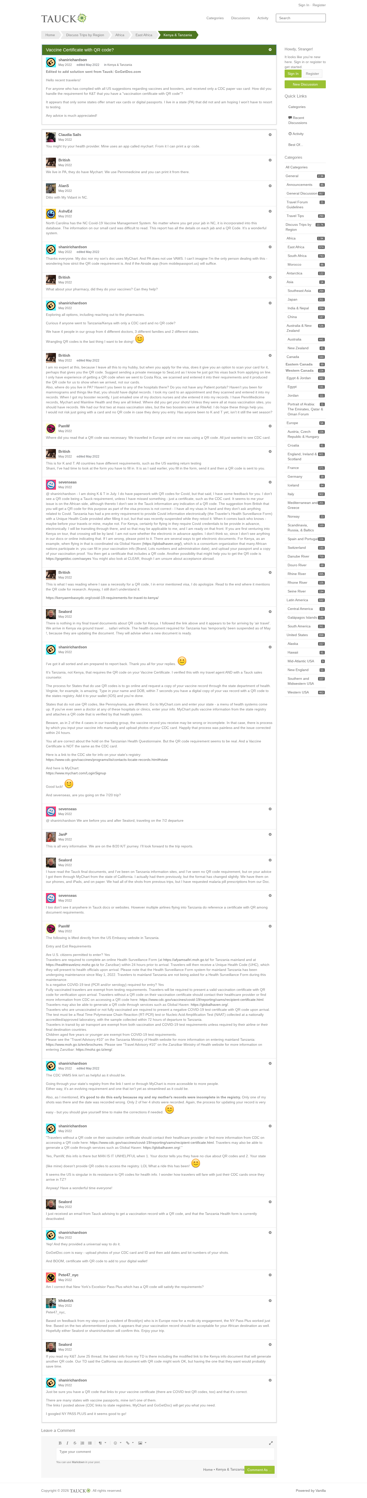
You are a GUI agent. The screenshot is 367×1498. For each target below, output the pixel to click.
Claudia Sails (69, 134)
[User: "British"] (51, 163)
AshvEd (65, 211)
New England (306, 670)
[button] (270, 50)
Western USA (306, 692)
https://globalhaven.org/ (209, 1005)
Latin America (305, 600)
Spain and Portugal (306, 539)
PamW (64, 426)
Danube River (306, 556)
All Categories (297, 167)
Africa (305, 238)
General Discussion (305, 193)
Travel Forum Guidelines (305, 204)
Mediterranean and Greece (306, 505)
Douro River (306, 565)
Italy (306, 494)
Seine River (306, 591)
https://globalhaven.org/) (162, 544)
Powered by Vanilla (311, 1491)
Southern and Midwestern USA (306, 681)
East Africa (306, 247)
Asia (305, 282)
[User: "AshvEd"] (51, 214)
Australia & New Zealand (305, 328)
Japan (306, 299)
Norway (306, 516)
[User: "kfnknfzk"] (51, 1303)
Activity (262, 18)
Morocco (306, 264)
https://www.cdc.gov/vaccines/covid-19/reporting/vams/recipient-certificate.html (201, 1000)
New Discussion (305, 84)
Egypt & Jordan (305, 378)
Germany (306, 476)
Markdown (78, 1462)
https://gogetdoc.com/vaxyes (68, 559)
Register (319, 5)
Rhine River (306, 574)
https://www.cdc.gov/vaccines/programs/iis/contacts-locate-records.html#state (107, 760)
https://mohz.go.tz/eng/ (94, 1049)
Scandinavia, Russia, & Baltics (306, 527)
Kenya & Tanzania (119, 65)
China (306, 317)
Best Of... (295, 145)
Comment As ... (259, 1470)
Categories (215, 18)
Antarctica (305, 273)
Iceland (306, 485)
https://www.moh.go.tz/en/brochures (74, 1044)
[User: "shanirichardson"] (51, 62)
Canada (305, 357)
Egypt (306, 387)
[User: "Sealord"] (51, 614)
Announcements (305, 185)
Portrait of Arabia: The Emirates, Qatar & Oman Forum (306, 409)
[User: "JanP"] (51, 837)
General (305, 176)
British (64, 160)
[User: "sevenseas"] (51, 485)
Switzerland (306, 548)
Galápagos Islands (306, 617)
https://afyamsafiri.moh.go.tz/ (186, 960)
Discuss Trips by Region (305, 227)
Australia (306, 339)
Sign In (303, 5)
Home (208, 1469)
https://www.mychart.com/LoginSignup (76, 773)
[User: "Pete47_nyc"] (51, 1277)
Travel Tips (305, 216)
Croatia (306, 445)
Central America (306, 609)
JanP (62, 834)
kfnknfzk (65, 1300)
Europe (305, 423)
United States (305, 635)
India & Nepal (306, 308)
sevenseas (67, 482)
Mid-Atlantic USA (306, 661)
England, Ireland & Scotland (306, 456)
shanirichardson (72, 60)
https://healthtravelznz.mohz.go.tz (72, 965)
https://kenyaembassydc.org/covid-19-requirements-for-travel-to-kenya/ (102, 598)
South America (306, 626)
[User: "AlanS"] (51, 188)
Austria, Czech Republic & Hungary (306, 434)
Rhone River (306, 582)
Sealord (65, 611)
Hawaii (306, 652)
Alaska (306, 644)
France (306, 468)
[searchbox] (301, 18)
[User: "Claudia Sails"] (51, 137)
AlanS (63, 186)
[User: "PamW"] (51, 429)
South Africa (306, 256)
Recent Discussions (297, 120)
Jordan (306, 395)
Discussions (240, 18)
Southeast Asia (306, 291)
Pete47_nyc (68, 1275)
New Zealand (306, 348)
